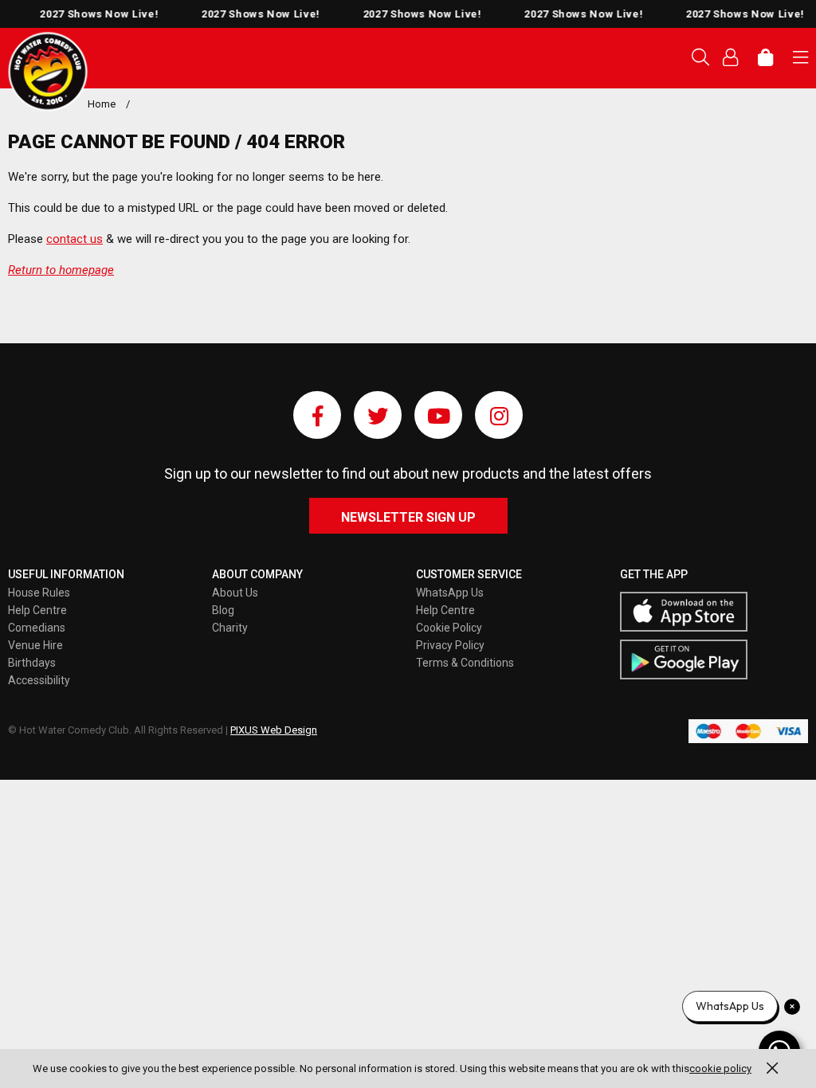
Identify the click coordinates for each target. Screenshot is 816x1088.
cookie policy (720, 1068)
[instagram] (499, 415)
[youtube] (438, 415)
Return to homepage (61, 270)
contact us (74, 239)
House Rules (39, 592)
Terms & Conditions (465, 662)
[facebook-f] (317, 415)
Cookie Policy (449, 627)
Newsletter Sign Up (408, 517)
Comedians (36, 627)
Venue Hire (35, 645)
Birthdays (32, 662)
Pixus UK (48, 71)
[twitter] (378, 415)
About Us (235, 592)
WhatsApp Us (450, 592)
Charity (230, 627)
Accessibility (39, 680)
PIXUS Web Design (273, 730)
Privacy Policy (450, 645)
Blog (223, 610)
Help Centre (37, 610)
